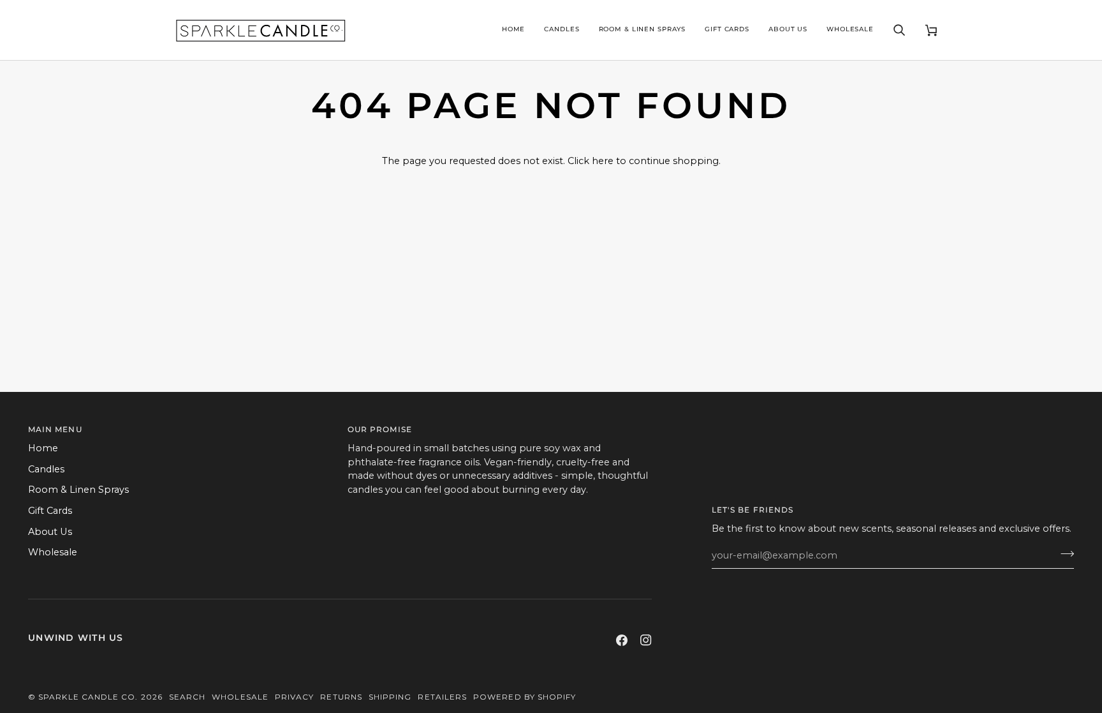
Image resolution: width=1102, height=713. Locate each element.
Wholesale (52, 552)
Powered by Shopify (524, 697)
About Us (50, 531)
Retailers (442, 697)
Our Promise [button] (380, 429)
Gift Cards (50, 510)
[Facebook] (622, 640)
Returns (341, 697)
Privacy (294, 697)
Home (43, 448)
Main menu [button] (55, 429)
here (602, 161)
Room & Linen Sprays (78, 489)
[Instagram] (646, 640)
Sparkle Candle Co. (88, 697)
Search (187, 697)
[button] (561, 30)
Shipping (390, 697)
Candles (46, 469)
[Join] (1063, 554)
